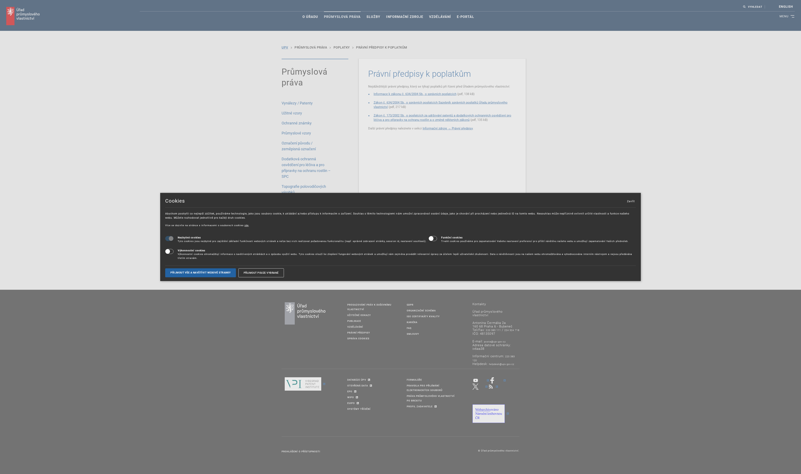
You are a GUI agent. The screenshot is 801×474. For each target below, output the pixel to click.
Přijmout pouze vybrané (261, 272)
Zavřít (631, 201)
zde (246, 225)
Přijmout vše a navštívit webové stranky (200, 272)
